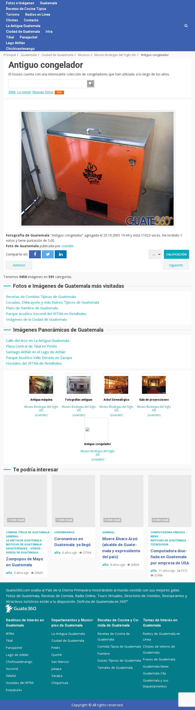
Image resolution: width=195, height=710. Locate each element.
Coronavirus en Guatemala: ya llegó (73, 501)
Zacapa (56, 675)
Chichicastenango (20, 49)
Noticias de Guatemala (24, 544)
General (12, 536)
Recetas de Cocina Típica (26, 9)
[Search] (186, 25)
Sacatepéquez (17, 548)
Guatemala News (156, 666)
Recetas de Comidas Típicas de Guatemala (41, 296)
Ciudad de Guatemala (23, 31)
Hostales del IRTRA (20, 683)
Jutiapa (56, 669)
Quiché (56, 655)
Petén (55, 647)
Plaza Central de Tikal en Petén (31, 346)
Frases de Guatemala (159, 659)
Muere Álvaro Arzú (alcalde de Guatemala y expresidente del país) (121, 501)
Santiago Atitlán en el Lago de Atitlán (35, 351)
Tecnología (160, 544)
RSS (59, 92)
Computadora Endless (168, 532)
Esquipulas (14, 690)
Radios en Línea (37, 14)
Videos (35, 548)
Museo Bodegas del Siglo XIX (41, 408)
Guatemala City (154, 673)
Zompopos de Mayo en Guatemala (25, 501)
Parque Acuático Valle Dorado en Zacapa (39, 357)
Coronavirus (64, 532)
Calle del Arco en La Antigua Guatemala (37, 340)
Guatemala (48, 3)
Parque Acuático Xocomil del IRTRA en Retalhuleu (46, 313)
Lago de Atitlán (17, 655)
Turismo (13, 14)
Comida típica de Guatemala (28, 532)
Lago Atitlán (15, 43)
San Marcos (60, 661)
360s (12, 92)
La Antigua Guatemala (23, 26)
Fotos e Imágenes (20, 3)
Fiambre (104, 653)
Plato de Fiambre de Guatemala (32, 308)
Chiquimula (59, 683)
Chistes (12, 20)
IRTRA (10, 633)
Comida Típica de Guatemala (119, 646)
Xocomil (12, 669)
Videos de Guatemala (22, 552)
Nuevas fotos (43, 92)
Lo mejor (24, 92)
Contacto (31, 20)
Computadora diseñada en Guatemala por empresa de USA (170, 501)
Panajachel (28, 37)
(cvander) (41, 415)
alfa (9, 573)
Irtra (49, 31)
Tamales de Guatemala (115, 667)
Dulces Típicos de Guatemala (119, 660)
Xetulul (11, 675)
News (155, 536)
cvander (67, 246)
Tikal (10, 37)
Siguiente (176, 265)
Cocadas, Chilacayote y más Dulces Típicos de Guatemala (52, 302)
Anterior (19, 265)
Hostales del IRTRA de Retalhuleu (34, 363)
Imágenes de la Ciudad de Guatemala (36, 319)
